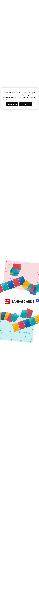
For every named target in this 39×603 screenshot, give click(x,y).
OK (25, 104)
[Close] (35, 90)
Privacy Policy (7, 99)
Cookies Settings (12, 104)
